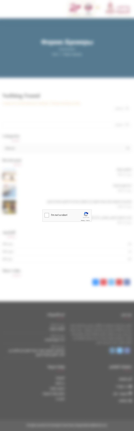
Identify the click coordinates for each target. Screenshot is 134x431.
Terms (88, 220)
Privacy (83, 220)
